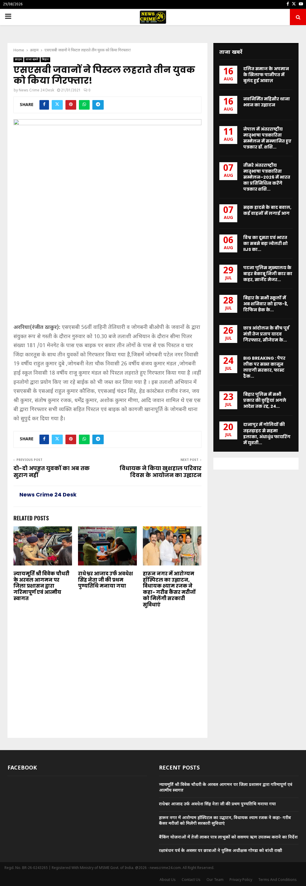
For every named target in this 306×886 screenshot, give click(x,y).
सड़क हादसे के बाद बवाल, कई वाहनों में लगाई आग (267, 210)
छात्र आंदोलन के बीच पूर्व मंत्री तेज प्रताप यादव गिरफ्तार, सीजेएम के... (266, 334)
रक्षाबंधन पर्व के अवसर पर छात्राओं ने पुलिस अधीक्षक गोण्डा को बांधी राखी (220, 851)
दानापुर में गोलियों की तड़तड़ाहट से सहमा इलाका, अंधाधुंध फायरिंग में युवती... (266, 433)
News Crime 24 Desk (36, 90)
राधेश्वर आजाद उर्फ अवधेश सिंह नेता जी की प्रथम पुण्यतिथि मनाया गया (105, 580)
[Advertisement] (107, 279)
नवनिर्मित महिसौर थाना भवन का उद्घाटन (266, 102)
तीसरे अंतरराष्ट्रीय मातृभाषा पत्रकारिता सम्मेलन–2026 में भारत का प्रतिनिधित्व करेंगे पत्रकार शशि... (266, 177)
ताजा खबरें (32, 60)
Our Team (215, 880)
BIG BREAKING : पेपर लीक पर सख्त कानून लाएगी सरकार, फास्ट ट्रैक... (264, 367)
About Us (168, 880)
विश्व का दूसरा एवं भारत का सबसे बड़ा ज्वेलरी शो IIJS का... (265, 243)
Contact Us (191, 880)
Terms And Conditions (277, 880)
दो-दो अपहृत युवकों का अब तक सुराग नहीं (51, 472)
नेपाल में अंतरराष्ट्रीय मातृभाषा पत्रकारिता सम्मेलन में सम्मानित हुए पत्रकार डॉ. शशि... (267, 138)
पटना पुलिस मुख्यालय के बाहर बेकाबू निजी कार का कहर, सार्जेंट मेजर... (267, 274)
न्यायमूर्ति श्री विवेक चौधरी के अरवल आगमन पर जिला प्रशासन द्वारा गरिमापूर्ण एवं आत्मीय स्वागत (41, 586)
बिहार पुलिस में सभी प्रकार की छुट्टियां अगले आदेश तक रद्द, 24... (264, 400)
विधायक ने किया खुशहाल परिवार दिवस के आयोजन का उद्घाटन (160, 472)
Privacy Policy (241, 880)
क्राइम (18, 60)
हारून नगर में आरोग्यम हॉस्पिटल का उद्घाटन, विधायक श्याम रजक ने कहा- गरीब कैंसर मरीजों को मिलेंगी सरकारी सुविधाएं (169, 589)
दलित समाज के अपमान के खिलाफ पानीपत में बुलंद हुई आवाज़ (266, 75)
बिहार (45, 60)
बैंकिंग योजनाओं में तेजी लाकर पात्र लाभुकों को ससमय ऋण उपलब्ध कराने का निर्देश (228, 837)
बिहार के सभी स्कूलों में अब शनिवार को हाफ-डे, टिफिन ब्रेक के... (265, 304)
